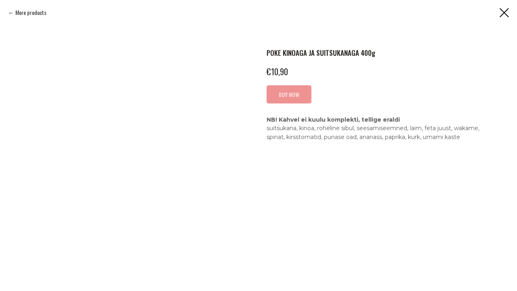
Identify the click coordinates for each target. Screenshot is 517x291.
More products (30, 12)
